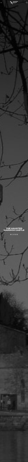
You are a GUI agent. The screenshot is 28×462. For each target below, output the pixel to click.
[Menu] (1, 3)
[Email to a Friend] (15, 234)
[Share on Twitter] (14, 234)
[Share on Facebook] (12, 234)
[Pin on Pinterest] (17, 234)
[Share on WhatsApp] (11, 234)
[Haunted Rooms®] (14, 2)
